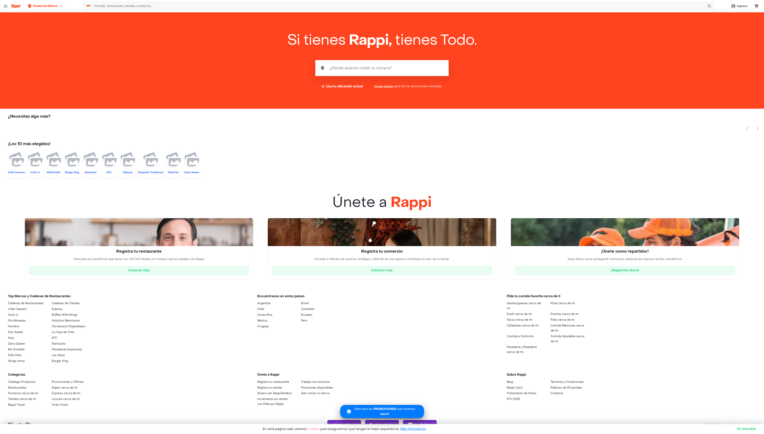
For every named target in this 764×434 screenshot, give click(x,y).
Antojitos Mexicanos (66, 321)
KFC (54, 338)
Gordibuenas (17, 321)
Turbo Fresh (60, 405)
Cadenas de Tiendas (66, 303)
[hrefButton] (139, 270)
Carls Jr (13, 315)
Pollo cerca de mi (563, 320)
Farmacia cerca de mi (23, 393)
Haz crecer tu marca (315, 393)
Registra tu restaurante (273, 382)
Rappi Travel (16, 405)
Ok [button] (746, 429)
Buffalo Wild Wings (65, 315)
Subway (57, 309)
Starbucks (59, 344)
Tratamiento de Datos (521, 393)
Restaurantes (17, 388)
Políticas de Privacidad (566, 388)
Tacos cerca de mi (519, 320)
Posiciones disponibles (317, 388)
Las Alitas (58, 355)
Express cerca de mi (66, 393)
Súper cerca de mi (65, 388)
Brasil (305, 303)
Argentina (264, 303)
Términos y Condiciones (567, 382)
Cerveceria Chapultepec (69, 326)
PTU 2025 (513, 399)
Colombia (307, 309)
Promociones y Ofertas (68, 382)
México (262, 321)
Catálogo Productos (21, 382)
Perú (304, 321)
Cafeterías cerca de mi (523, 325)
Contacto (557, 393)
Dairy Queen (16, 344)
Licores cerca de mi (66, 399)
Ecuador (307, 315)
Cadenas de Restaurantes (26, 303)
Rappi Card (514, 388)
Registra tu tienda (269, 388)
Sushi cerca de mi (519, 314)
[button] (45, 6)
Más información (413, 429)
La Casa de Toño (63, 332)
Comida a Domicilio (520, 336)
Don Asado (15, 332)
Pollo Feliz (14, 355)
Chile (260, 309)
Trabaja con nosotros (315, 382)
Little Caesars (17, 309)
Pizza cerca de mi (563, 303)
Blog (510, 382)
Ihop (11, 338)
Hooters (13, 326)
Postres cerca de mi (565, 314)
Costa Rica (264, 315)
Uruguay (263, 326)
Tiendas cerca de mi (22, 399)
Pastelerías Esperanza (67, 349)
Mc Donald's (16, 349)
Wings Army (16, 361)
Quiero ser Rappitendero (274, 393)
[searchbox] (398, 6)
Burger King (60, 361)
